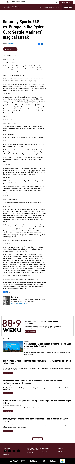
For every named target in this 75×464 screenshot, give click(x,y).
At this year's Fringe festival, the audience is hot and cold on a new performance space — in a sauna (32, 382)
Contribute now (30, 331)
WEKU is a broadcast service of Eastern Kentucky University (34, 449)
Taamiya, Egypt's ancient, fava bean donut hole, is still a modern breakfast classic (35, 420)
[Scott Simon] (6, 300)
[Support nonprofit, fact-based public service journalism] (12, 326)
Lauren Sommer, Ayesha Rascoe (9, 405)
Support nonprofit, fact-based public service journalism (41, 322)
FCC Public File (30, 452)
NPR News (26, 341)
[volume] (8, 7)
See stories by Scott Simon (19, 303)
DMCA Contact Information (64, 451)
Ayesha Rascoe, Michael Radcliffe (9, 366)
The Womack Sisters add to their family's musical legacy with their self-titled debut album (37, 362)
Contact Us (60, 448)
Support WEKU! (66, 2)
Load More (37, 439)
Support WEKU (45, 451)
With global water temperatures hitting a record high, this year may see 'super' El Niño (37, 401)
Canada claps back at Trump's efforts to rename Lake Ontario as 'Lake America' (47, 345)
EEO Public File (45, 448)
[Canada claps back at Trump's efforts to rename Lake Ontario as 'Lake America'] (13, 346)
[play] (4, 7)
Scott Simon (10, 43)
